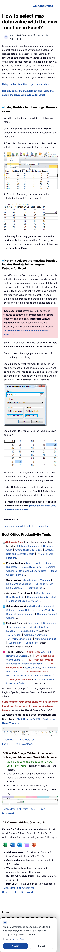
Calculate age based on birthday (24, 663)
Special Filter (32, 642)
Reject (41, 946)
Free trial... (10, 334)
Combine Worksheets (35, 634)
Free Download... (24, 743)
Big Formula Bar (17, 627)
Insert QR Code (32, 667)
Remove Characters (16, 655)
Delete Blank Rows (31, 566)
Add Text (46, 651)
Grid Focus (33, 623)
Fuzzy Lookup (34, 587)
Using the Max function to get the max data (25, 84)
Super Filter (15, 642)
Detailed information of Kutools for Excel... (26, 330)
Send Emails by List (45, 638)
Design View (49, 623)
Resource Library (29, 631)
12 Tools (33, 651)
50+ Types (45, 655)
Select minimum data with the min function (26, 526)
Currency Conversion (39, 675)
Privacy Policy (18, 939)
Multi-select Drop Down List (23, 600)
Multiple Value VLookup (18, 583)
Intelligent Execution (28, 546)
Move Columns (26, 610)
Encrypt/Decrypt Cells (19, 638)
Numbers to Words (17, 675)
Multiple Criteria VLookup (36, 580)
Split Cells (18, 683)
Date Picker (14, 634)
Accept (15, 946)
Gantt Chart (13, 659)
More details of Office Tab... (19, 808)
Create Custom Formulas (28, 549)
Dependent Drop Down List (41, 597)
